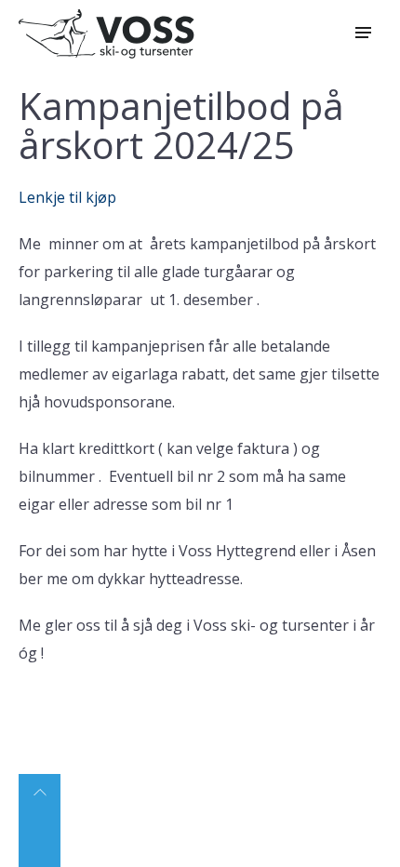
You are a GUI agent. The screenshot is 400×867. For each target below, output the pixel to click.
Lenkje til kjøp (67, 197)
